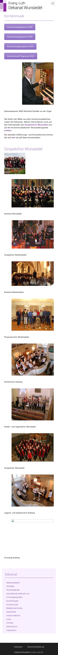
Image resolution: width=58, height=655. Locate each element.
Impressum (11, 630)
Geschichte (11, 612)
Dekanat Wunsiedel (21, 652)
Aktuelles (10, 586)
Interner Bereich (13, 615)
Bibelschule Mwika (14, 608)
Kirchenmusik (12, 604)
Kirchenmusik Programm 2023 (20, 56)
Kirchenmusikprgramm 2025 (19, 37)
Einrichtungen (12, 601)
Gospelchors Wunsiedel (36, 125)
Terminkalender (13, 590)
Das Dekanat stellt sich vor (17, 594)
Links (8, 619)
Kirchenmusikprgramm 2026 (19, 27)
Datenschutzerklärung (35, 647)
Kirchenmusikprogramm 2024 (20, 46)
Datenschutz (11, 626)
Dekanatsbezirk (13, 583)
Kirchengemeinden (14, 597)
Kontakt (9, 623)
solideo (7, 130)
